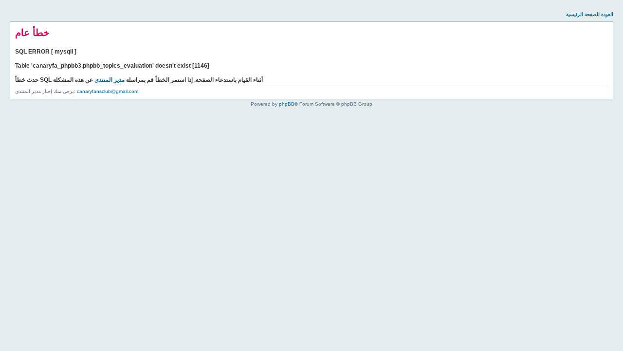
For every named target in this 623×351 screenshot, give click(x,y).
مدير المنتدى (109, 79)
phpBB (286, 104)
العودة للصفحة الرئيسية (589, 14)
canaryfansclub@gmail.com (107, 91)
